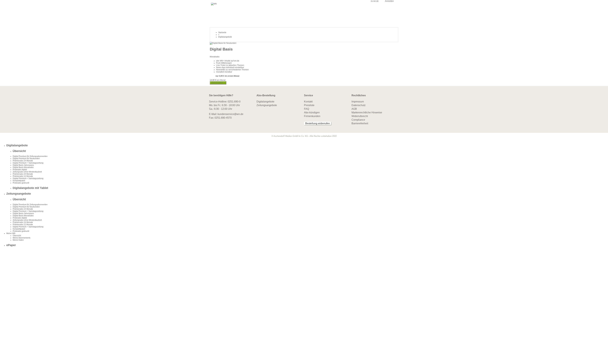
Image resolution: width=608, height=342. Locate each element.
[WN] (214, 4)
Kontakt (308, 101)
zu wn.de (375, 1)
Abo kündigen (312, 112)
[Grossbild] (223, 43)
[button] (307, 145)
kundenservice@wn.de (230, 114)
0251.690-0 (234, 101)
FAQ (306, 109)
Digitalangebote (265, 101)
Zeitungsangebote (266, 105)
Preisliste (309, 105)
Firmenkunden (312, 116)
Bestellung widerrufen (317, 123)
